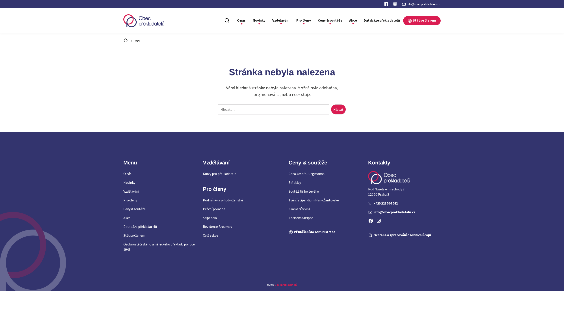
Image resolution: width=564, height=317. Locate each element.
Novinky (259, 20)
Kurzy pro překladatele (219, 173)
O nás (241, 20)
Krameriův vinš (299, 209)
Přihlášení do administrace (314, 232)
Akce (353, 20)
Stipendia (210, 218)
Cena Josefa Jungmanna (307, 173)
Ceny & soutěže (330, 20)
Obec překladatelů (286, 284)
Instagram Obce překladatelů (395, 5)
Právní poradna (214, 209)
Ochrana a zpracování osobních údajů (402, 235)
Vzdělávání (280, 20)
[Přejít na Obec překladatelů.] (126, 40)
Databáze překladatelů (382, 20)
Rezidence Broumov (217, 226)
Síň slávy (295, 182)
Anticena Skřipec (301, 218)
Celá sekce (210, 235)
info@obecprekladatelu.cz (424, 4)
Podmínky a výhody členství (223, 200)
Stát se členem (424, 20)
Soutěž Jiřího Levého (304, 191)
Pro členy (303, 20)
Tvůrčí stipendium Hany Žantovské (314, 200)
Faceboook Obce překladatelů (386, 5)
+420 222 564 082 (385, 203)
